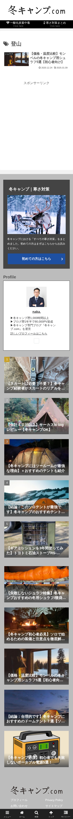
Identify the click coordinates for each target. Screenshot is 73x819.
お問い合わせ (19, 805)
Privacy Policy (54, 800)
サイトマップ (53, 805)
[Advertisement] (36, 122)
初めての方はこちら (36, 258)
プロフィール (19, 800)
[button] (65, 608)
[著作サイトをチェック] (36, 340)
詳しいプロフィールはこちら (28, 333)
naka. (36, 311)
